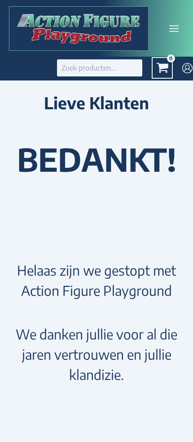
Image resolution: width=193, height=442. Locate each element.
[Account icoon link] (187, 68)
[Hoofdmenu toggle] (174, 28)
